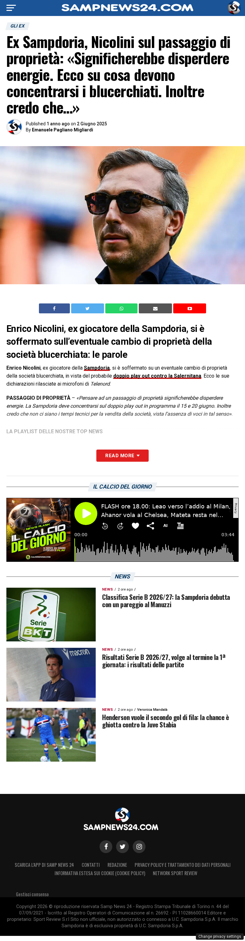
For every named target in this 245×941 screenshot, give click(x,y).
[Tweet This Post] (88, 308)
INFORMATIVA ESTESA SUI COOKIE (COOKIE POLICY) (100, 873)
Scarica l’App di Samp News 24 (44, 864)
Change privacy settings (219, 936)
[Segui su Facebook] (106, 846)
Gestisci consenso (32, 894)
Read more (119, 456)
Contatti (91, 864)
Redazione (117, 864)
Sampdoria (97, 368)
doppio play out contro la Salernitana (157, 376)
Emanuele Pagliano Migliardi (62, 129)
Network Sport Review (175, 873)
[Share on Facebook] (55, 308)
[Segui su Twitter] (122, 846)
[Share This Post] (122, 308)
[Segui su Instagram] (139, 846)
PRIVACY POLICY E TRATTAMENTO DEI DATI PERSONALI (183, 864)
